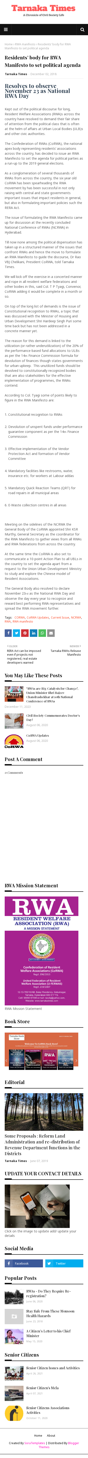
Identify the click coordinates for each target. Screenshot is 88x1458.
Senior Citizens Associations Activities (47, 1410)
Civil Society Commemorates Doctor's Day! (53, 717)
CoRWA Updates (38, 617)
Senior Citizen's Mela (42, 1388)
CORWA (20, 617)
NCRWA (76, 617)
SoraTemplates (34, 1443)
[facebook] (24, 1263)
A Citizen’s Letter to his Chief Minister (48, 1333)
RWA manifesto (25, 44)
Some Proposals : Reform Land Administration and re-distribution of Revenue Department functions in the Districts (42, 1145)
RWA (8, 621)
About (51, 1436)
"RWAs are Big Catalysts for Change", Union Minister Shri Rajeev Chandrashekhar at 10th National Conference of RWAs (52, 694)
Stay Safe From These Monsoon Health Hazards (50, 1313)
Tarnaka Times (16, 74)
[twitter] (64, 1263)
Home (9, 44)
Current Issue (60, 617)
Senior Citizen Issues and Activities (53, 1368)
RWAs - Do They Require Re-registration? (48, 1293)
